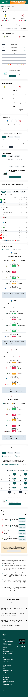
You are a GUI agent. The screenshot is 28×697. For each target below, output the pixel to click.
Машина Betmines (6, 661)
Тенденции (23, 28)
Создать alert (12, 76)
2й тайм (17, 136)
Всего (4, 136)
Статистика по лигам (7, 663)
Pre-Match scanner (7, 674)
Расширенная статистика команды (8, 682)
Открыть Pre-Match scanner (15, 176)
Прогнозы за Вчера (7, 693)
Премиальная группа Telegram (7, 685)
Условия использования (8, 641)
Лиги (4, 657)
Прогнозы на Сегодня (7, 690)
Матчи (2, 6)
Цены (4, 668)
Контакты (5, 647)
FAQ (4, 649)
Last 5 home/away (17, 249)
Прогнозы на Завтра (7, 692)
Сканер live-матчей (7, 672)
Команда (18, 513)
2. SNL (5, 6)
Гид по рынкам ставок (8, 651)
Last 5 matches (5, 249)
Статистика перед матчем (11, 28)
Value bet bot (6, 677)
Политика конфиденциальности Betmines (7, 644)
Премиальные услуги (7, 670)
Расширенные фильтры (8, 659)
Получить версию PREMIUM (14, 550)
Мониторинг (5, 675)
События (5, 513)
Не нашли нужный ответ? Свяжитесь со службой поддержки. (14, 602)
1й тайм (10, 136)
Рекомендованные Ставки (7, 666)
